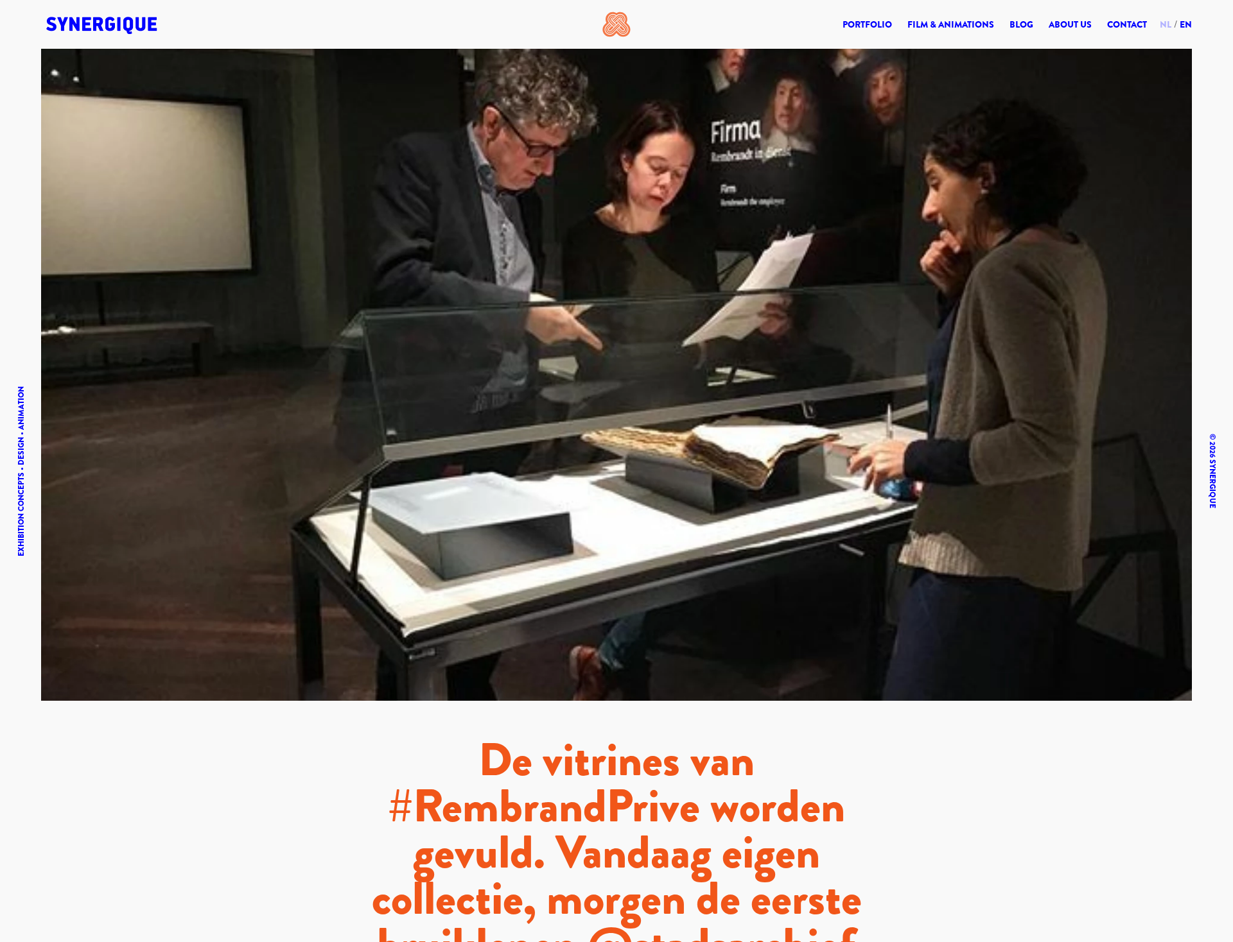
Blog (1021, 24)
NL (1165, 24)
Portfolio (867, 24)
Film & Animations (950, 24)
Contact (1127, 24)
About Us (1070, 24)
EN (1186, 24)
